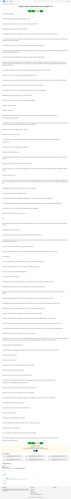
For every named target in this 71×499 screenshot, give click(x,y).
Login (68, 1)
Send (5, 474)
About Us (32, 490)
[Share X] (37, 451)
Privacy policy (32, 489)
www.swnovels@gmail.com (38, 494)
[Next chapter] (41, 11)
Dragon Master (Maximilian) (11, 479)
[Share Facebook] (34, 451)
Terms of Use (32, 491)
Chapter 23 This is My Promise (21, 479)
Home (7, 1)
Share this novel (36, 445)
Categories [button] (11, 1)
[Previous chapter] (29, 11)
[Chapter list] (33, 11)
